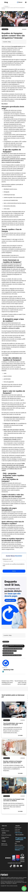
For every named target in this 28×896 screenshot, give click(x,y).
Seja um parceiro (19, 834)
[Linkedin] (15, 42)
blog (6, 2)
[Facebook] (12, 42)
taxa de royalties (8, 653)
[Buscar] (17, 2)
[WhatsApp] (18, 42)
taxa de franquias (20, 119)
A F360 (2, 828)
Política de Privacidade (6, 835)
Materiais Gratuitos (19, 845)
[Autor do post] (3, 671)
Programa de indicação (20, 838)
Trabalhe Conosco (5, 830)
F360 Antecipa (18, 832)
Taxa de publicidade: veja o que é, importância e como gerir (13, 724)
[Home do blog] (2, 6)
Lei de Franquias (7, 165)
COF (14, 127)
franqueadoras (7, 112)
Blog (16, 843)
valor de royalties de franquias (12, 655)
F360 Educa (17, 831)
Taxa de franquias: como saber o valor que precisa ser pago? (20, 682)
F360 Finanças (18, 827)
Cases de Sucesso (19, 847)
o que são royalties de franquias (13, 648)
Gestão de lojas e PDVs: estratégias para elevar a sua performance (7, 682)
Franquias (6, 6)
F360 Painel (17, 829)
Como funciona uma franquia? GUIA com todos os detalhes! (13, 800)
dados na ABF (21, 339)
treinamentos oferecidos (9, 206)
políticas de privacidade (18, 564)
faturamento (23, 134)
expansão (22, 146)
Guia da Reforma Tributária (19, 849)
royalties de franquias (10, 650)
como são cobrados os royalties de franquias (13, 646)
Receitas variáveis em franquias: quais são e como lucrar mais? (12, 762)
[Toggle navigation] (26, 2)
